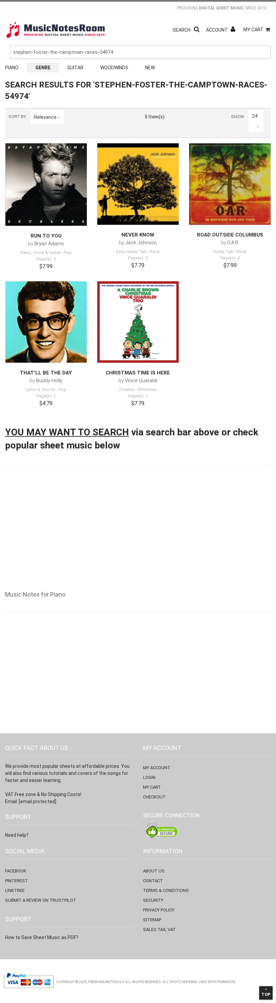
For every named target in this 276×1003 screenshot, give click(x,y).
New (150, 67)
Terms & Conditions (166, 890)
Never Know (138, 235)
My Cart (253, 29)
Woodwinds (114, 67)
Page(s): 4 (230, 257)
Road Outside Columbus (230, 235)
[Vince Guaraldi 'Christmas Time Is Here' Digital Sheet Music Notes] (138, 322)
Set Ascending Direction (70, 117)
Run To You (46, 236)
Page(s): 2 (46, 395)
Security (153, 900)
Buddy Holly (49, 381)
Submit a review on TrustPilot (40, 900)
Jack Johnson (141, 243)
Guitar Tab (223, 251)
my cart (152, 787)
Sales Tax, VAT (159, 929)
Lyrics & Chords (40, 389)
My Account (156, 767)
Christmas (147, 389)
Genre (42, 67)
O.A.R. (233, 243)
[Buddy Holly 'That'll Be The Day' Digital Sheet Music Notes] (46, 322)
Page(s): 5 (46, 258)
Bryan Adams (49, 244)
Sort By (17, 116)
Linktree (15, 890)
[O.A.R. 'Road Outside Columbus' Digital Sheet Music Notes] (230, 184)
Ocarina (126, 389)
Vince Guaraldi (141, 381)
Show (237, 116)
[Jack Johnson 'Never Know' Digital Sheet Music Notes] (138, 184)
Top (266, 994)
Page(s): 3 (138, 257)
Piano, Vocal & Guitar (40, 252)
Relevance (45, 117)
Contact (153, 880)
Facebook (15, 870)
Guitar (75, 67)
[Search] (264, 21)
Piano (12, 67)
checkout (154, 796)
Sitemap (152, 919)
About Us (154, 870)
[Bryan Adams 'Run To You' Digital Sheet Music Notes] (46, 184)
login (149, 777)
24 (254, 116)
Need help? (17, 835)
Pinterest (16, 880)
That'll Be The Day (46, 373)
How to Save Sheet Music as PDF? (41, 937)
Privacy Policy (158, 909)
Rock (155, 251)
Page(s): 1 (138, 395)
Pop (68, 252)
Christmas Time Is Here (138, 373)
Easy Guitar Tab (131, 251)
